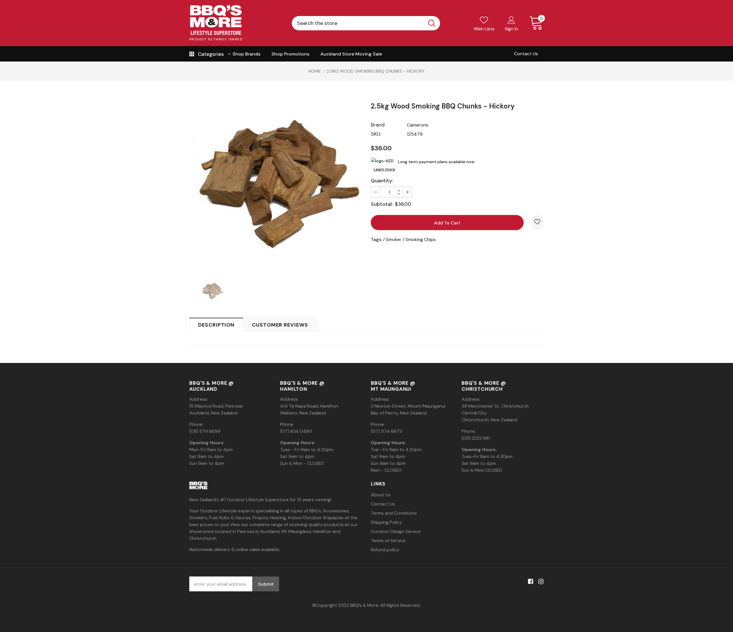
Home (314, 71)
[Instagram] (539, 581)
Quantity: (382, 180)
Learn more (384, 169)
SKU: (376, 134)
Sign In (511, 29)
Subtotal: (382, 204)
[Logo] (216, 20)
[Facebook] (529, 581)
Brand (378, 124)
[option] (275, 184)
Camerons (417, 125)
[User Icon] (511, 20)
